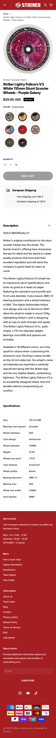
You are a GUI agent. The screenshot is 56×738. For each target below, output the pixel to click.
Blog (5, 606)
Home (5, 14)
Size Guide (8, 580)
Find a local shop (12, 559)
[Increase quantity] (16, 165)
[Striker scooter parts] (28, 5)
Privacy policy (10, 617)
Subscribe (28, 680)
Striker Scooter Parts (15, 79)
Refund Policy (10, 622)
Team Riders (9, 575)
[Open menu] (4, 5)
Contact (7, 612)
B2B (5, 632)
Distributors (9, 569)
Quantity (8, 159)
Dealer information (12, 564)
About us (7, 596)
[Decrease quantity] (5, 165)
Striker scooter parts (22, 728)
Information (9, 637)
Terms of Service (12, 627)
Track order (9, 601)
